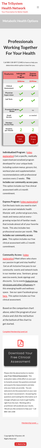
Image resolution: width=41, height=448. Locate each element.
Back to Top (21, 444)
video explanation (29, 201)
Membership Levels (30, 423)
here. (5, 295)
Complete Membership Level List (15, 331)
